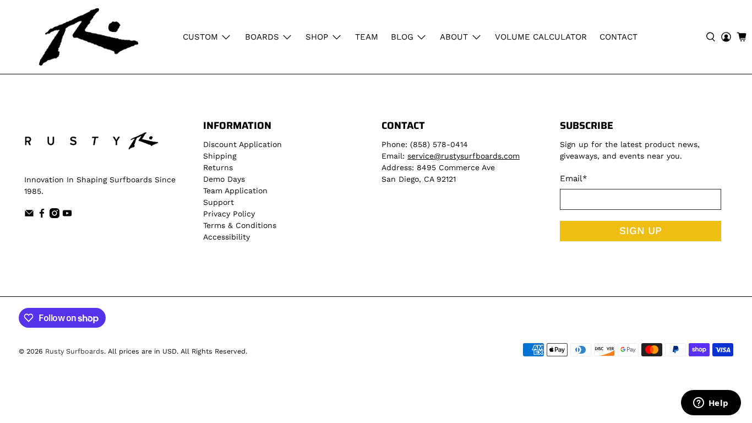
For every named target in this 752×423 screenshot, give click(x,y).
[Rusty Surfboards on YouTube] (67, 215)
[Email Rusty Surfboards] (29, 215)
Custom (200, 37)
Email (573, 178)
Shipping (219, 155)
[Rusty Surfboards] (88, 37)
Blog (402, 37)
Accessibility (226, 236)
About (454, 37)
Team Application (235, 190)
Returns (218, 167)
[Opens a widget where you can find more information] (710, 403)
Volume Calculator (541, 37)
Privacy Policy (229, 213)
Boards (262, 37)
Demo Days (224, 179)
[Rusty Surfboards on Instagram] (54, 215)
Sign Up (640, 231)
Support (218, 202)
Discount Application (242, 144)
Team (366, 37)
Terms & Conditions (239, 225)
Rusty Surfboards (74, 351)
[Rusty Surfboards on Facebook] (42, 215)
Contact (618, 37)
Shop (317, 37)
